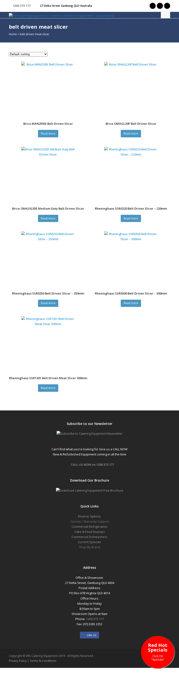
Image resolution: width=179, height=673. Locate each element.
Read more (48, 133)
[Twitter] (153, 6)
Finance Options (89, 516)
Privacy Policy (18, 661)
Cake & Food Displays (89, 532)
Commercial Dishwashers (89, 537)
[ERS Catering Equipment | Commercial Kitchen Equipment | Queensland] (61, 15)
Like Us (90, 635)
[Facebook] (160, 6)
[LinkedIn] (167, 6)
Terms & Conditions (43, 661)
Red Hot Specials (157, 651)
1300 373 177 (22, 6)
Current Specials (89, 542)
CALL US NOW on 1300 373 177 (92, 464)
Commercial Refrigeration (89, 526)
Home (13, 34)
